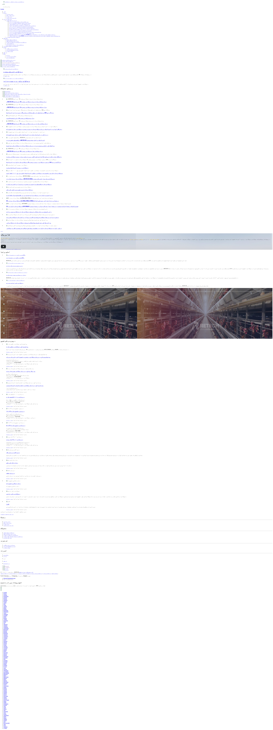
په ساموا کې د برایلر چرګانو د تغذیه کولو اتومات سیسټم (24, 385)
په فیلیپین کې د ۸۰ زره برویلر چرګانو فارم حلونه (24, 29)
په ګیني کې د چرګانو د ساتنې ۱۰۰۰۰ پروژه (21, 27)
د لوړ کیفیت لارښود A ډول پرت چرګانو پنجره (20, 118)
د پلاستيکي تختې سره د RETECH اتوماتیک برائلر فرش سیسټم (25, 140)
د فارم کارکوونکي (12, 463)
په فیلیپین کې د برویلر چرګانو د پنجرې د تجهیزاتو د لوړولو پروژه (28, 357)
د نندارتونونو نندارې (13, 37)
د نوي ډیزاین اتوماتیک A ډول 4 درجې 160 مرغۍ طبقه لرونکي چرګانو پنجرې (30, 112)
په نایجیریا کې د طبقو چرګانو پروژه (20, 23)
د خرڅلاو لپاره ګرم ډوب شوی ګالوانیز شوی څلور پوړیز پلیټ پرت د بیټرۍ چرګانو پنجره (34, 157)
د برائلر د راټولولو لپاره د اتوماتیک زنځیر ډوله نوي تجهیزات (27, 135)
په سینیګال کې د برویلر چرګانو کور (19, 24)
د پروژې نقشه (10, 473)
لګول (7, 504)
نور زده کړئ (9, 249)
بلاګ (4, 53)
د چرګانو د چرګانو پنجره (10, 535)
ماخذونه (5, 555)
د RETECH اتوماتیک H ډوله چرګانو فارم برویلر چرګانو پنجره (27, 123)
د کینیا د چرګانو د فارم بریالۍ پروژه (20, 30)
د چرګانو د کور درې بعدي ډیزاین (16, 81)
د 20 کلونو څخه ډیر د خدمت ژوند (15, 257)
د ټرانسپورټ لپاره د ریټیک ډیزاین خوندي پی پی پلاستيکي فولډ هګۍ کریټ (29, 195)
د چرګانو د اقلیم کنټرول (10, 46)
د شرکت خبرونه (10, 57)
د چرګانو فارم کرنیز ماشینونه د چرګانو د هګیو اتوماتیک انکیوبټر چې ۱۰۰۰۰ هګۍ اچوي (34, 173)
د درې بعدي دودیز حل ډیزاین (14, 265)
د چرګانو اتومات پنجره (13, 72)
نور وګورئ (6, 75)
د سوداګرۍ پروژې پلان (13, 452)
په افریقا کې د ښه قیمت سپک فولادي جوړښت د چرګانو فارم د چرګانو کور (28, 223)
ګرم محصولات (29, 572)
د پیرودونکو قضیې (11, 20)
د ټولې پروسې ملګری (12, 48)
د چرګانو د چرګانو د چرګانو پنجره (16, 42)
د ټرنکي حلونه (7, 537)
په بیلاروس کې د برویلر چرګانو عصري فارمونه (20, 371)
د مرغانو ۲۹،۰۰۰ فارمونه (14, 439)
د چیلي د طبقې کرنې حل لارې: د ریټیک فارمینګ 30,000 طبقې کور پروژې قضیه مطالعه (32, 34)
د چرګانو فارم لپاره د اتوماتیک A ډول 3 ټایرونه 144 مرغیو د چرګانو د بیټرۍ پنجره (33, 162)
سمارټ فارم (9, 51)
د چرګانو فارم (47, 573)
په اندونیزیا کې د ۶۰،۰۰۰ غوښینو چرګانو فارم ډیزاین (25, 32)
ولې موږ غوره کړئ (11, 18)
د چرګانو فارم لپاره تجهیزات (15, 44)
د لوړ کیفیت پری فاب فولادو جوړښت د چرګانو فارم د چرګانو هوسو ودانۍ (29, 212)
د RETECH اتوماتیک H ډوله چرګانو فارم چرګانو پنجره (24, 151)
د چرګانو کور (10, 43)
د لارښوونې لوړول (11, 56)
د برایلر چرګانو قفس (12, 41)
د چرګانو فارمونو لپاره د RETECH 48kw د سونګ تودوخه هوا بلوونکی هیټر (30, 179)
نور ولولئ (9, 352)
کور (4, 11)
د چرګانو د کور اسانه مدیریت (14, 283)
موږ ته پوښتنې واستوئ (7, 514)
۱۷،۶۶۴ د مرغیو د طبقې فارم (15, 411)
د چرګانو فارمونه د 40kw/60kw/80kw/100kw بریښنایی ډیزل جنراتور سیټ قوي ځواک (32, 201)
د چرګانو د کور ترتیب (13, 494)
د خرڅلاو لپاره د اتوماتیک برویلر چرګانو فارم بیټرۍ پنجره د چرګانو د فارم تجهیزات (34, 129)
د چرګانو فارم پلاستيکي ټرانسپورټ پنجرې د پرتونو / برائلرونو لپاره (29, 184)
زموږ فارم (9, 16)
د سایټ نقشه (22, 572)
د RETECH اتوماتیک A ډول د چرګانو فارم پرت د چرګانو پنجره (26, 107)
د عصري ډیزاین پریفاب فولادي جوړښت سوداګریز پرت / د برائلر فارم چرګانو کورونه (32, 217)
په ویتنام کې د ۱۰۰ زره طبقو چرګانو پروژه (21, 33)
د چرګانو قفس (4, 573)
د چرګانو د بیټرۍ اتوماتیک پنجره (17, 168)
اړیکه (5, 52)
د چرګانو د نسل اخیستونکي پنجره (13, 536)
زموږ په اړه (9, 14)
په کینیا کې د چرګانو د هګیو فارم (17, 347)
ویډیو (8, 55)
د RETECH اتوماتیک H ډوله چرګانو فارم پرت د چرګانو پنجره (26, 101)
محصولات (5, 38)
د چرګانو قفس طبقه (11, 39)
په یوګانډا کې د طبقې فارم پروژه (19, 21)
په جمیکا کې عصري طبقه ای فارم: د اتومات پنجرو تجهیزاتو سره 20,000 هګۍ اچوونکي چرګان (34, 35)
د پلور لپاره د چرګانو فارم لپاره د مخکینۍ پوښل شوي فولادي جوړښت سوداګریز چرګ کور (34, 228)
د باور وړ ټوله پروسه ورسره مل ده (16, 275)
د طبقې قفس (55, 573)
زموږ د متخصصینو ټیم (12, 50)
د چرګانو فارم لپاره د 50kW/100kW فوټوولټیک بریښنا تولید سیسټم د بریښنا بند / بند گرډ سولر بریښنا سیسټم (42, 206)
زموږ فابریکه (10, 15)
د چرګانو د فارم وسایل (24, 573)
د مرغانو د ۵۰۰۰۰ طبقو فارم (15, 397)
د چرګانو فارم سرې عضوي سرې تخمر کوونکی (19, 190)
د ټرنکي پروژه (7, 19)
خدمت (4, 47)
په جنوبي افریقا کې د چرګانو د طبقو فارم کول (22, 25)
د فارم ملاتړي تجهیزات (13, 483)
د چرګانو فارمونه (37, 573)
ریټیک (5, 12)
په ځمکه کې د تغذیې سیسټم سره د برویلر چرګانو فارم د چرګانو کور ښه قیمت (30, 146)
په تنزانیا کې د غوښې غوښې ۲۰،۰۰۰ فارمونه (22, 28)
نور (2, 231)
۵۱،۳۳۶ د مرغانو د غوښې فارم (15, 425)
